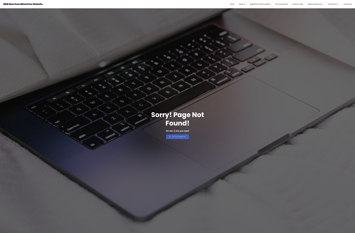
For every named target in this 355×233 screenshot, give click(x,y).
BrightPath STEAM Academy (260, 4)
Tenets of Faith (297, 4)
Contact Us (348, 4)
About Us (242, 4)
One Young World (281, 4)
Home (232, 4)
